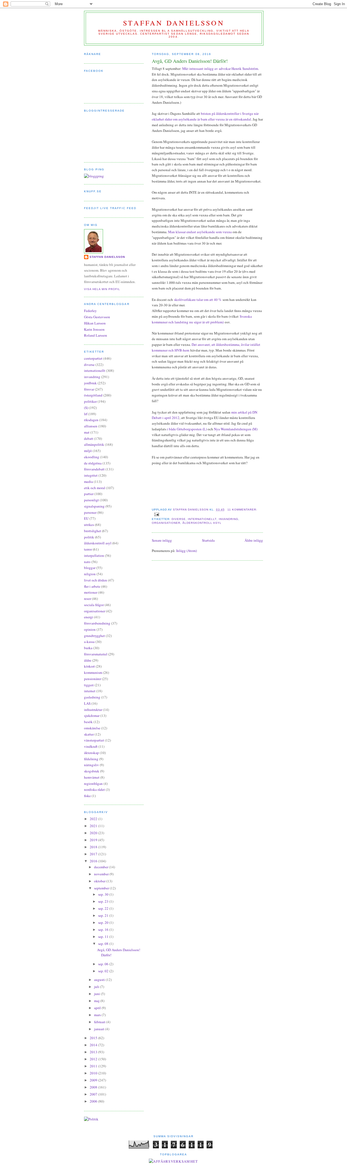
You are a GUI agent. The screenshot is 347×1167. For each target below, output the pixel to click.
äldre (87, 660)
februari (100, 1021)
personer (90, 512)
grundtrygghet (94, 635)
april (98, 1007)
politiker (90, 401)
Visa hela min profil (102, 289)
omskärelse (92, 728)
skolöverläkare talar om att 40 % (198, 299)
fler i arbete (92, 586)
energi (88, 617)
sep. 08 (103, 943)
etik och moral (94, 487)
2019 (94, 839)
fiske (87, 795)
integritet (91, 475)
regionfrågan (93, 783)
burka (88, 647)
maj (97, 1000)
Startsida (208, 540)
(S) (86, 407)
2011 (94, 1066)
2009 (94, 1080)
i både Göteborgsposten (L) (187, 429)
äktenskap (91, 752)
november (102, 874)
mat (86, 432)
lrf (85, 413)
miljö (88, 450)
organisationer (166, 522)
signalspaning (94, 506)
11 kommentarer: (242, 509)
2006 (94, 1101)
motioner (90, 592)
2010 (94, 1073)
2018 (94, 846)
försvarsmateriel (95, 654)
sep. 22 (103, 908)
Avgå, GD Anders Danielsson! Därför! (190, 61)
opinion (90, 629)
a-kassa (89, 641)
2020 (94, 832)
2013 (94, 1051)
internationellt (202, 519)
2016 (94, 861)
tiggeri (89, 684)
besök (88, 721)
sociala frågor (94, 604)
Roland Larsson (95, 335)
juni (97, 993)
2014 (94, 1044)
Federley (90, 310)
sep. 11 (103, 936)
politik (89, 537)
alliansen (90, 426)
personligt (91, 500)
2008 (94, 1087)
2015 (94, 1037)
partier (89, 493)
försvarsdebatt (94, 469)
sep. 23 (103, 901)
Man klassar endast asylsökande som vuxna (199, 231)
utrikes (89, 524)
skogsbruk (91, 771)
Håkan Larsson (95, 323)
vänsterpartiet (94, 740)
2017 (94, 853)
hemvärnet (91, 777)
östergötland (93, 395)
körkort (89, 666)
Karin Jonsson (94, 329)
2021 (94, 825)
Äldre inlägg (254, 540)
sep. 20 (103, 922)
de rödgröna (93, 463)
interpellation (94, 555)
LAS (87, 703)
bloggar (89, 567)
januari (99, 1028)
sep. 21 (103, 915)
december (101, 866)
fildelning (91, 758)
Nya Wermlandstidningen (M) (236, 429)
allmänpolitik (94, 444)
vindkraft (91, 746)
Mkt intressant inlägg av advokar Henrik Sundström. (220, 68)
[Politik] (91, 1119)
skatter (89, 734)
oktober (100, 881)
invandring (228, 519)
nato (87, 561)
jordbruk (90, 383)
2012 (94, 1059)
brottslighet (92, 530)
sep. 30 (103, 894)
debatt (88, 438)
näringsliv (91, 764)
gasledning (92, 697)
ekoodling (91, 456)
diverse (179, 519)
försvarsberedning (97, 623)
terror (88, 549)
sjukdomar (91, 715)
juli (97, 986)
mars (98, 1014)
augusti (100, 979)
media (88, 481)
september (102, 888)
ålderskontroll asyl (201, 522)
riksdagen (91, 419)
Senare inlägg (162, 540)
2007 (94, 1094)
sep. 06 (103, 963)
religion (90, 573)
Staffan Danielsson (173, 22)
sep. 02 (103, 970)
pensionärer (92, 678)
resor (87, 598)
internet (89, 690)
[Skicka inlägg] (156, 514)
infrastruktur (93, 709)
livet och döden (95, 580)
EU (86, 518)
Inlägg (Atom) (186, 550)
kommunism (93, 672)
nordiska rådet (94, 789)
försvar (89, 389)
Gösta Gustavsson (97, 316)
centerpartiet (93, 358)
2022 (94, 818)
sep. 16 (103, 929)
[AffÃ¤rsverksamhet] (173, 1161)
